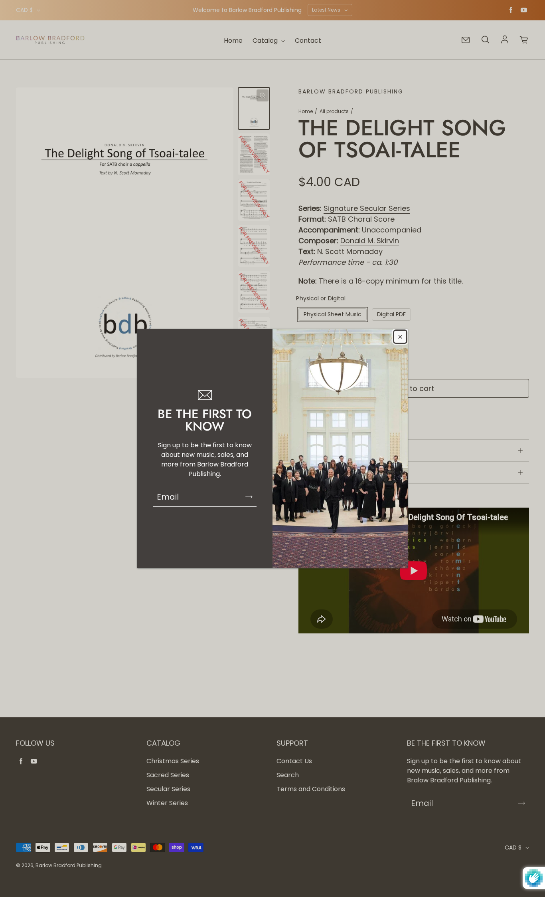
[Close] (400, 337)
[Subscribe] (249, 497)
